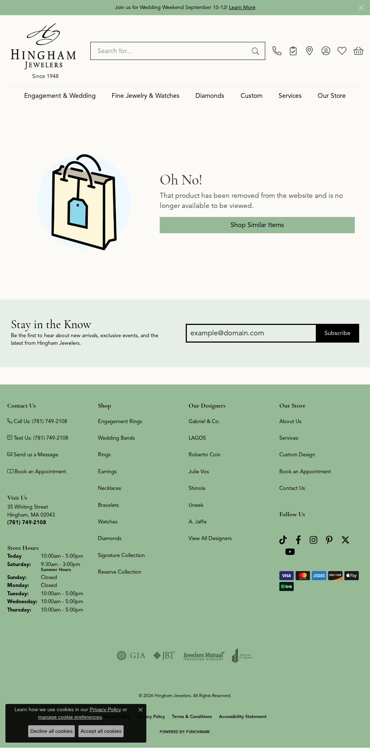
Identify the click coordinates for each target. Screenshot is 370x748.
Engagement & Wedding (60, 96)
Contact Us (292, 488)
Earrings (107, 471)
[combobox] (169, 51)
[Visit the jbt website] (164, 656)
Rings (104, 454)
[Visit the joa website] (242, 656)
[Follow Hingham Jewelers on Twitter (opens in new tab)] (345, 540)
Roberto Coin (204, 454)
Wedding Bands (116, 438)
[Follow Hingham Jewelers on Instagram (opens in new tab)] (313, 540)
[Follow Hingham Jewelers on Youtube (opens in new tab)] (290, 552)
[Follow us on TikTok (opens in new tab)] (283, 540)
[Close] (361, 7)
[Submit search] (256, 51)
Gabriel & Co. (204, 421)
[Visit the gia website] (131, 656)
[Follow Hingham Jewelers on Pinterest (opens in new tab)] (329, 540)
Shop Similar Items (257, 225)
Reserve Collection (119, 572)
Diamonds (209, 96)
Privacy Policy (105, 709)
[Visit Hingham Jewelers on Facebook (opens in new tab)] (298, 540)
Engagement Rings (120, 421)
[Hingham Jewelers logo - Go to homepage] (43, 50)
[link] (276, 51)
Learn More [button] (242, 7)
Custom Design (297, 454)
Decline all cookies (51, 731)
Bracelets (108, 505)
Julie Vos (199, 471)
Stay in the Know (51, 324)
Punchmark (198, 732)
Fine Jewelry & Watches (146, 96)
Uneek (196, 505)
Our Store (332, 96)
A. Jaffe (198, 521)
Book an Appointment (305, 471)
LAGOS (197, 438)
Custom (252, 96)
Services (290, 96)
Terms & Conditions (192, 716)
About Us (290, 421)
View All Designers (210, 538)
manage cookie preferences (70, 717)
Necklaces (109, 488)
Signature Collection (121, 555)
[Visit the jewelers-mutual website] (204, 656)
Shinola (197, 488)
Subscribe (337, 333)
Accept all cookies (101, 731)
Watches (107, 521)
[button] (325, 51)
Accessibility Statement (243, 716)
